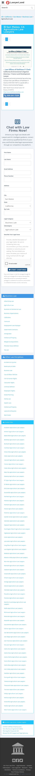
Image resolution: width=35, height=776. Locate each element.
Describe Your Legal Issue (12, 234)
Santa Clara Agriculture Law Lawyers (15, 653)
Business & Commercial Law (12, 309)
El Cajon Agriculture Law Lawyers (14, 480)
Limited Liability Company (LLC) (12, 727)
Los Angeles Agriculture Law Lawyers (15, 549)
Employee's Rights (9, 391)
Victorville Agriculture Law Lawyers (14, 701)
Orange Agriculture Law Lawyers (14, 582)
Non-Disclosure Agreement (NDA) (13, 729)
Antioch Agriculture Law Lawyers (14, 431)
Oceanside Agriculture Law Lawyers (14, 574)
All (2, 17)
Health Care (7, 403)
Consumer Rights (9, 382)
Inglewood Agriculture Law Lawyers (14, 533)
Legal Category (8, 219)
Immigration (7, 333)
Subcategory (8, 226)
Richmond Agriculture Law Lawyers (14, 612)
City (5, 195)
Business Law (27, 17)
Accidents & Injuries (10, 362)
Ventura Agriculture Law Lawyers (14, 697)
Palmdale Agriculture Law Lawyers (14, 590)
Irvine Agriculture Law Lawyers (13, 537)
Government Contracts (11, 329)
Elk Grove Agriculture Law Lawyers (14, 488)
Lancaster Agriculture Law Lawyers (14, 541)
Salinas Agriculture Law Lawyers (13, 628)
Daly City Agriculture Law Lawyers (14, 472)
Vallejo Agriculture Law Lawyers (13, 693)
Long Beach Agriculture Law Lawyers (15, 545)
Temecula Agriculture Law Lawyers (14, 681)
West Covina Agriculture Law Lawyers (15, 710)
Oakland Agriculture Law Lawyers (14, 569)
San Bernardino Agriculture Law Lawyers (16, 632)
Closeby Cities (9, 422)
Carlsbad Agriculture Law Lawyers (14, 448)
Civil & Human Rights (10, 378)
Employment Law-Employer (12, 325)
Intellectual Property (10, 338)
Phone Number (8, 176)
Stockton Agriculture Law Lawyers (14, 673)
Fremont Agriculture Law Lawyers (14, 505)
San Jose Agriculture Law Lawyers (14, 645)
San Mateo (17, 17)
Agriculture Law (9, 305)
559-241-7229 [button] (12, 95)
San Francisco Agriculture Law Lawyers (15, 641)
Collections (7, 317)
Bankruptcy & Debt (9, 366)
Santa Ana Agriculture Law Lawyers (14, 649)
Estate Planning (8, 395)
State (5, 202)
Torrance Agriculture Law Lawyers (14, 689)
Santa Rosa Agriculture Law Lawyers (15, 665)
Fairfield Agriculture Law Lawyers (14, 496)
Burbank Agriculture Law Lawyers (14, 444)
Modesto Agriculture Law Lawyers (14, 553)
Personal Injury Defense (11, 346)
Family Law (7, 399)
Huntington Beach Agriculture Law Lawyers (17, 529)
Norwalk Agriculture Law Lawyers (14, 565)
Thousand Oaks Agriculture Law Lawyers (16, 685)
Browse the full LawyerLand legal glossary (15, 733)
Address (6, 185)
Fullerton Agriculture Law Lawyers (14, 513)
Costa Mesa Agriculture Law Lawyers (15, 468)
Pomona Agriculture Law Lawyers (14, 598)
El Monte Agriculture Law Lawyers (14, 484)
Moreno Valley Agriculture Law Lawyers (16, 557)
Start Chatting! (18, 270)
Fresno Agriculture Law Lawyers (13, 509)
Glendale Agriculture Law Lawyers (14, 521)
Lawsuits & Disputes (10, 411)
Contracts (7, 321)
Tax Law (6, 350)
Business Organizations (11, 313)
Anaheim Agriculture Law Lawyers (14, 427)
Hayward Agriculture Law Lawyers (14, 525)
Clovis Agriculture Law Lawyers (13, 456)
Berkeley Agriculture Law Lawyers (14, 440)
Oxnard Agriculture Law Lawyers (14, 586)
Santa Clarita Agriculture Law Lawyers (15, 657)
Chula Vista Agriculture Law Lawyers (15, 452)
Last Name (7, 159)
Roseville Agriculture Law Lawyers (14, 620)
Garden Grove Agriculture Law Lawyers (15, 517)
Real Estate (7, 415)
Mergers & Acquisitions (11, 342)
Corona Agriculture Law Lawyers (13, 464)
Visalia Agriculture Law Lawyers (13, 706)
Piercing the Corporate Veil (11, 731)
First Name (7, 152)
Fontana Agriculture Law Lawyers (14, 500)
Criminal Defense (9, 387)
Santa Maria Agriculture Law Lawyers (15, 661)
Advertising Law (9, 301)
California (8, 17)
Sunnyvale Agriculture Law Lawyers (14, 677)
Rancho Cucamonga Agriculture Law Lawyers (15, 603)
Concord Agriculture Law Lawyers (14, 460)
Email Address (8, 169)
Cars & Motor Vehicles (10, 374)
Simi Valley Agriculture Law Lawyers (15, 669)
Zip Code (6, 209)
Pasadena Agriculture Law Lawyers (14, 594)
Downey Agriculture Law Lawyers (14, 476)
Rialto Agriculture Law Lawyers (13, 608)
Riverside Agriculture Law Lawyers (14, 616)
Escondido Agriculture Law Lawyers (14, 492)
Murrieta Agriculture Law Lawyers (14, 561)
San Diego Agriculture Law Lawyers (14, 637)
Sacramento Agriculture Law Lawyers (15, 624)
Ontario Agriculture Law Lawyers (14, 578)
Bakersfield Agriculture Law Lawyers (15, 435)
